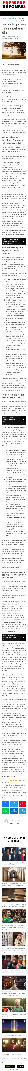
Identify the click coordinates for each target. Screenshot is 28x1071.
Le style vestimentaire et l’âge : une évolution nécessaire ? (14, 1015)
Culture (6, 782)
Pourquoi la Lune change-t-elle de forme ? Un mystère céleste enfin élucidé (14, 795)
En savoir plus (14, 1069)
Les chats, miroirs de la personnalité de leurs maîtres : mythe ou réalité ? (14, 1055)
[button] (26, 13)
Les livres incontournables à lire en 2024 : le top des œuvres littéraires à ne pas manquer (14, 905)
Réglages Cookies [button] (10, 1066)
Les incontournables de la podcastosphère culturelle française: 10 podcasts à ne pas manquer (13, 950)
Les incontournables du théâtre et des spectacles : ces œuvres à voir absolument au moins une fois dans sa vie (13, 993)
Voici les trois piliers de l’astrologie (11, 1035)
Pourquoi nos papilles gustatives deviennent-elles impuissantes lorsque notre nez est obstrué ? (13, 787)
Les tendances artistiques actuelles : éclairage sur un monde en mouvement (12, 971)
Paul (18, 823)
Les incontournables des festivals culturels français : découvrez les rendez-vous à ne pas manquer (13, 927)
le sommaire (12, 64)
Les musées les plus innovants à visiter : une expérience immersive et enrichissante (14, 884)
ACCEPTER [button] (20, 1066)
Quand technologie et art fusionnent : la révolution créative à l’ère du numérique (12, 863)
